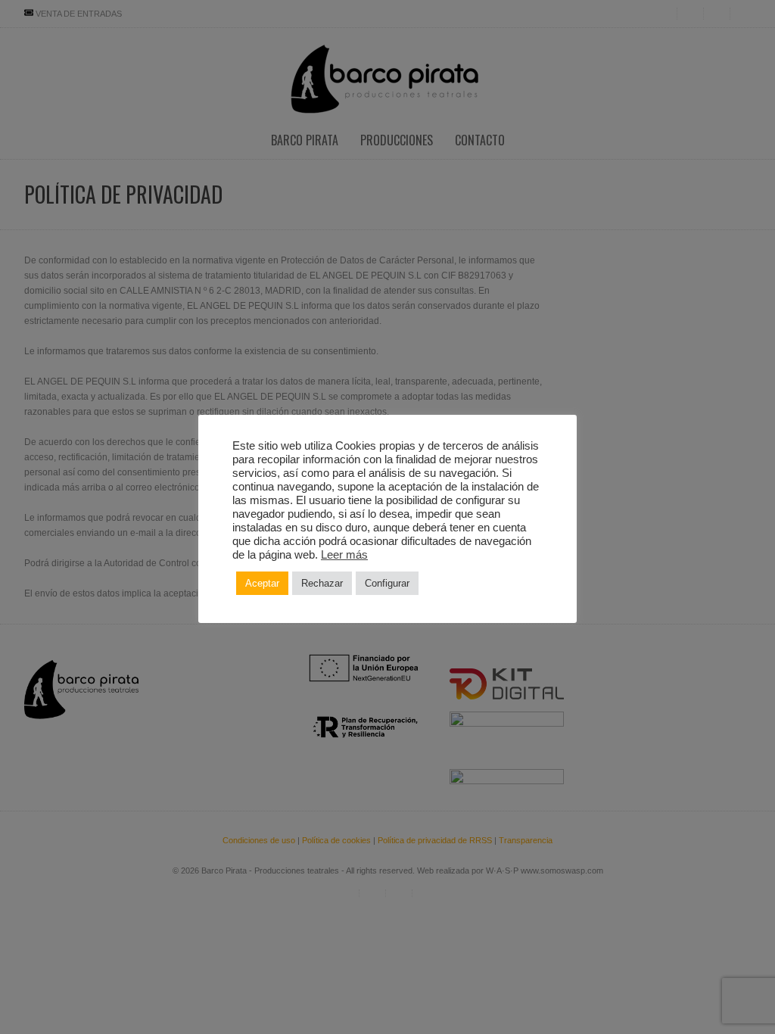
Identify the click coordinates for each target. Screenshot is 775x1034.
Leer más (344, 555)
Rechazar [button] (322, 583)
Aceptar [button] (262, 583)
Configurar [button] (387, 583)
